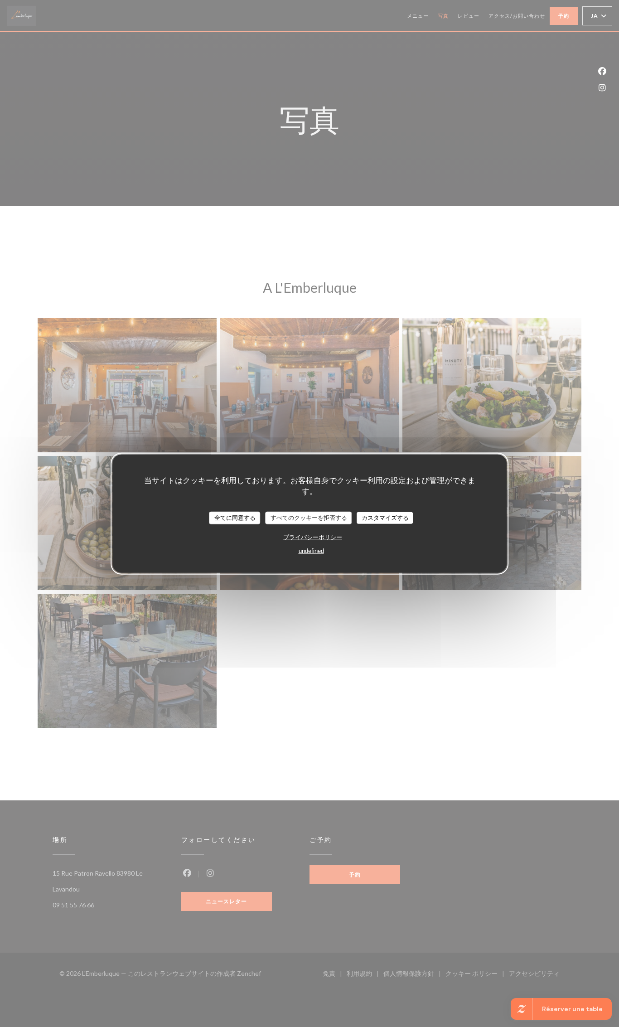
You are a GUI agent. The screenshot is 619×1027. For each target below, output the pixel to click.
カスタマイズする (385, 517)
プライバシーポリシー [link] (312, 536)
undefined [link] (311, 550)
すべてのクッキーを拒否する (309, 517)
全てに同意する (235, 517)
